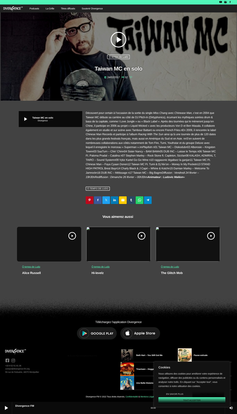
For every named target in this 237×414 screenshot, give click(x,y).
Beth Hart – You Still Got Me (149, 355)
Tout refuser (208, 394)
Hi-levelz (98, 273)
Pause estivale (201, 355)
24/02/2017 (112, 77)
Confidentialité (131, 396)
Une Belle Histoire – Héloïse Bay (151, 383)
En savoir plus (174, 394)
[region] (192, 384)
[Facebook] (230, 2)
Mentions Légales (148, 396)
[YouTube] (220, 2)
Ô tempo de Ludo (118, 56)
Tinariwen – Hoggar (145, 369)
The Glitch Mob (172, 273)
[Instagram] (225, 2)
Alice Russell (31, 273)
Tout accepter (192, 400)
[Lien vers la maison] (13, 8)
